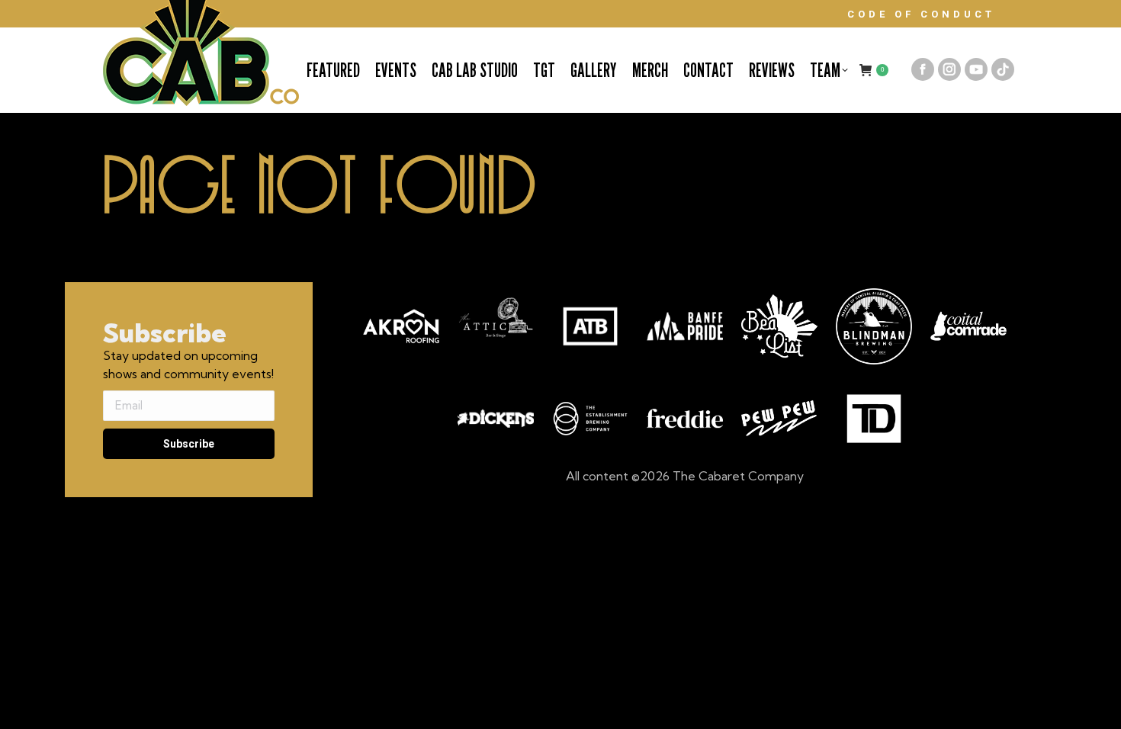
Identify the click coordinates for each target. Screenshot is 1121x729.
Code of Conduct (921, 14)
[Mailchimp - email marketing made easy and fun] (187, 488)
